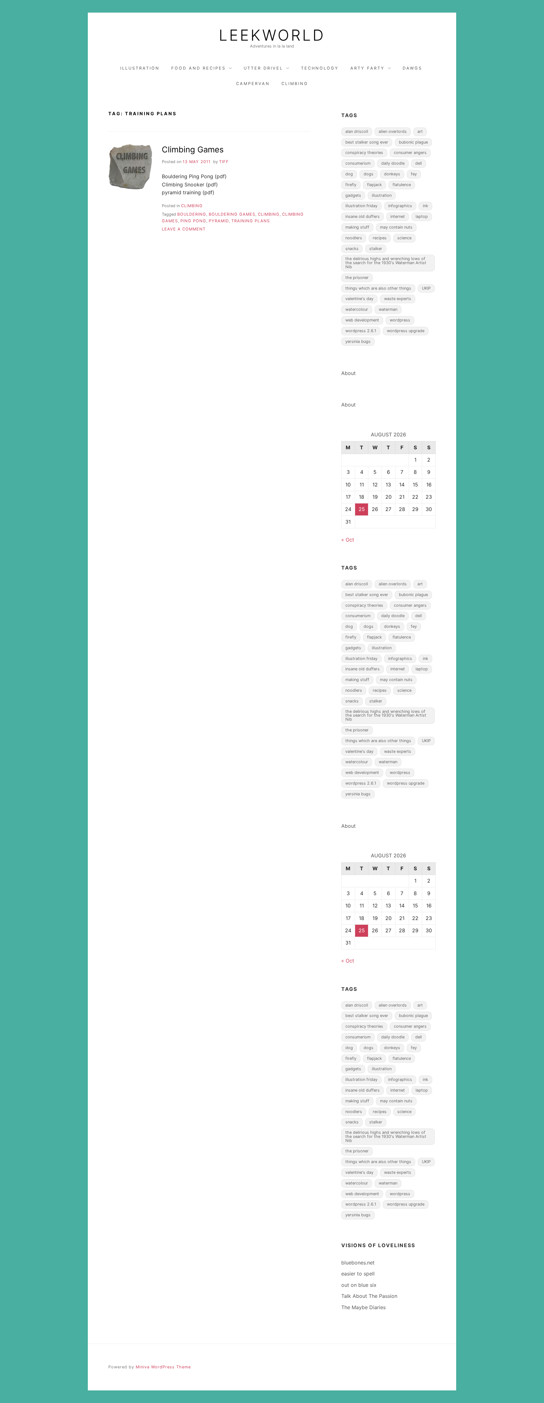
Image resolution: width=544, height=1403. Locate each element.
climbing (294, 83)
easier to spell (358, 1273)
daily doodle (393, 163)
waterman (388, 309)
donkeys (392, 174)
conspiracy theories (364, 152)
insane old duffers (362, 216)
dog (349, 174)
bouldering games (232, 214)
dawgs (412, 68)
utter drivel (263, 68)
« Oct (347, 540)
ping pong (193, 221)
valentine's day (359, 298)
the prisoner (357, 277)
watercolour (356, 309)
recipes (380, 238)
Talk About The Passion (369, 1296)
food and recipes (198, 68)
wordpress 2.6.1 (360, 330)
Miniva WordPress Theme (163, 1367)
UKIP (426, 288)
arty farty (367, 68)
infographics (400, 205)
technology (320, 68)
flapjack (374, 184)
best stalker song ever (366, 142)
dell (418, 163)
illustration (140, 68)
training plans (250, 221)
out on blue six (359, 1285)
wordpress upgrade (405, 330)
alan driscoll (356, 131)
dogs (368, 174)
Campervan (253, 83)
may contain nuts (396, 227)
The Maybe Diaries (363, 1307)
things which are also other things (378, 288)
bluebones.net (358, 1262)
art (420, 131)
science (404, 238)
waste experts (397, 298)
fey (414, 174)
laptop (422, 216)
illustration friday (361, 205)
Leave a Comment (184, 229)
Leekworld (272, 35)
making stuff (357, 227)
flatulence (402, 184)
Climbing (269, 214)
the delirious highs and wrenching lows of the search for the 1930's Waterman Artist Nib (385, 262)
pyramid (219, 221)
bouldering (191, 214)
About (348, 373)
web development (362, 320)
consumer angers (410, 152)
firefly (350, 184)
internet (397, 216)
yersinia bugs (358, 341)
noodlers (353, 238)
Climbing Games (193, 149)
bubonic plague (413, 142)
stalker (375, 248)
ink (425, 205)
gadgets (353, 195)
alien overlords (393, 131)
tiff (224, 161)
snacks (352, 248)
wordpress (400, 320)
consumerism (358, 163)
